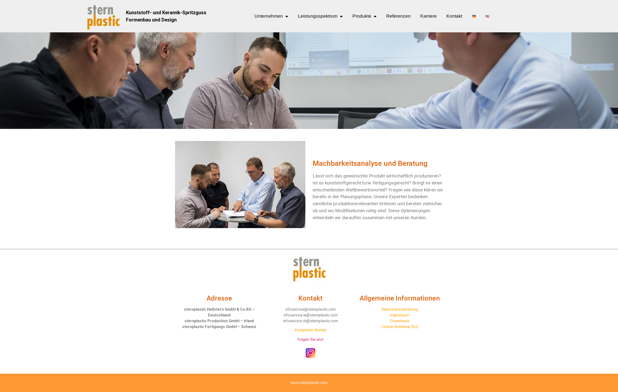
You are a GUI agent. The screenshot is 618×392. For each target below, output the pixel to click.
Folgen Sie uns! (310, 339)
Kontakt (454, 16)
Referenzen (398, 16)
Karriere (428, 16)
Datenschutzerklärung (399, 309)
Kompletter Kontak (310, 330)
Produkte (361, 16)
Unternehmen (268, 16)
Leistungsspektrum (317, 16)
